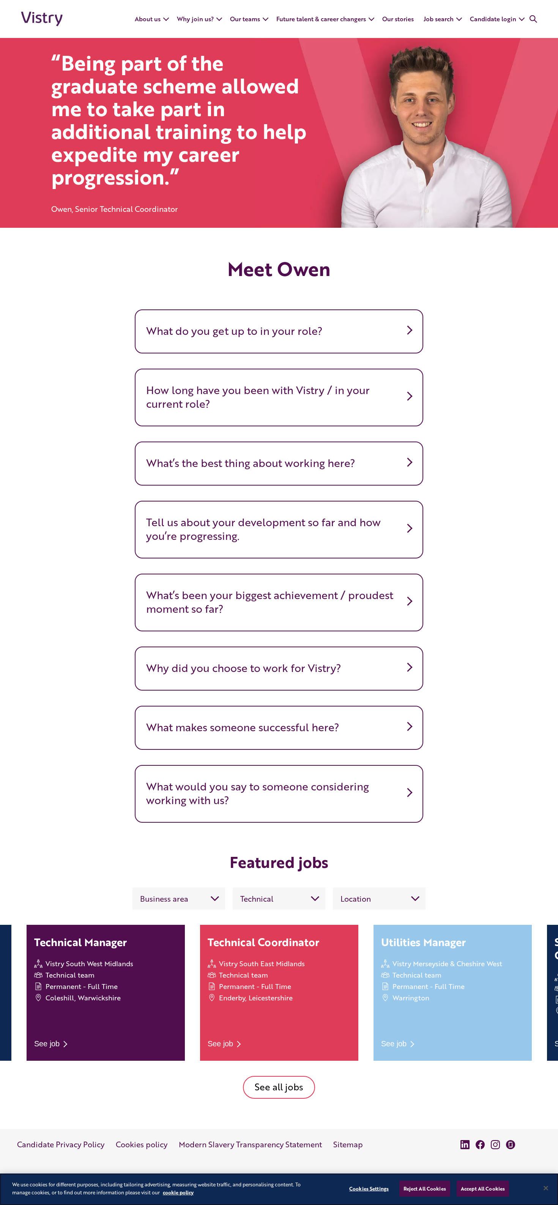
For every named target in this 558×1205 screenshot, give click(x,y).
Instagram (495, 1145)
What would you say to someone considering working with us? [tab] (257, 793)
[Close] (546, 1188)
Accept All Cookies (483, 1188)
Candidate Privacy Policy (60, 1144)
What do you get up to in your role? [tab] (234, 330)
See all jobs (279, 1086)
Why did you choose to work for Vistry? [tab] (243, 667)
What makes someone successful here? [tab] (242, 727)
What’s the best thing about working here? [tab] (250, 462)
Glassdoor (510, 1145)
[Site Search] (533, 19)
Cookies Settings (369, 1188)
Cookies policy (141, 1144)
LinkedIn (465, 1145)
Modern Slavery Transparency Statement (250, 1144)
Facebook (480, 1145)
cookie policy (178, 1192)
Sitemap (348, 1144)
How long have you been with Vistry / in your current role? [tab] (258, 396)
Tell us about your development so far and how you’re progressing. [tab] (263, 528)
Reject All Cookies (425, 1188)
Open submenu (167, 25)
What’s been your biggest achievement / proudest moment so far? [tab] (269, 601)
